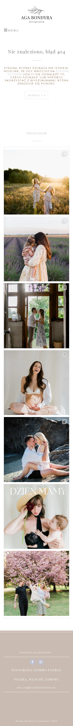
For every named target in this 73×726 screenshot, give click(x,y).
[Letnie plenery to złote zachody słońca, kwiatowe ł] (36, 182)
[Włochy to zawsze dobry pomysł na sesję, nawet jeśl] (36, 449)
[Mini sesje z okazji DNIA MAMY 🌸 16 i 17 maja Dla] (36, 516)
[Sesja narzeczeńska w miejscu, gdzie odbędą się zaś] (36, 315)
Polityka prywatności (36, 652)
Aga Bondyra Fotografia (37, 14)
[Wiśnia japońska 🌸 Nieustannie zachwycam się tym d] (36, 583)
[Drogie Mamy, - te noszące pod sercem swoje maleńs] (36, 382)
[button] (11, 30)
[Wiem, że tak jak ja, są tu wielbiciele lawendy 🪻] (36, 248)
